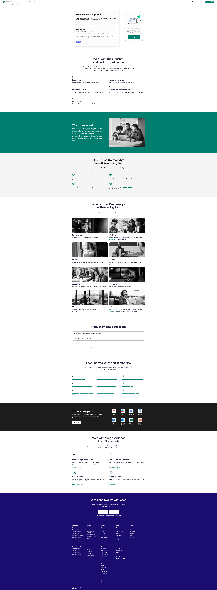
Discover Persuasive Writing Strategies (82, 386)
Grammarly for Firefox (76, 541)
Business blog (89, 553)
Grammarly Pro (89, 529)
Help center (132, 527)
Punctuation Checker (105, 578)
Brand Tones (103, 563)
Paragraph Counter (104, 554)
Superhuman (119, 527)
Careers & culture (119, 535)
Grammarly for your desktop (77, 529)
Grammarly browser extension (77, 535)
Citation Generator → (77, 484)
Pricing (35, 1)
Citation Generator (104, 537)
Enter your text (80, 29)
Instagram (133, 533)
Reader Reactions (104, 571)
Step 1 (77, 24)
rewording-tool (16, 4)
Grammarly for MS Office (76, 544)
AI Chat (102, 544)
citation (111, 311)
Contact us (132, 529)
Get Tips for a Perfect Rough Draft (130, 393)
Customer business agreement (121, 548)
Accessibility (118, 554)
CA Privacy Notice (113, 516)
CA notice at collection (120, 550)
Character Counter (104, 552)
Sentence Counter (104, 556)
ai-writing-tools (9, 4)
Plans (88, 527)
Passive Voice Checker (105, 580)
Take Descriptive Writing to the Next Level (132, 379)
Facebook (133, 531)
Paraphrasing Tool (104, 541)
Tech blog (88, 549)
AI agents (103, 531)
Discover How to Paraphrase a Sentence (107, 379)
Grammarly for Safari (76, 539)
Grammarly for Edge (76, 542)
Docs (73, 527)
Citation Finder (103, 567)
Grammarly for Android (76, 554)
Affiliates (117, 539)
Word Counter (103, 550)
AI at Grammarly (90, 540)
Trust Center (118, 543)
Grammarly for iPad (75, 552)
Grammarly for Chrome (76, 537)
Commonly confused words (91, 555)
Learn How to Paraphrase (78, 379)
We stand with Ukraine (119, 531)
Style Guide (103, 558)
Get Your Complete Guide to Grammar (106, 386)
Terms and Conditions (110, 515)
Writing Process (89, 545)
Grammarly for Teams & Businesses (91, 532)
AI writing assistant (90, 543)
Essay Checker (103, 539)
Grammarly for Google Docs (77, 546)
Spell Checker (103, 575)
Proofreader (103, 582)
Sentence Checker (104, 577)
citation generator (127, 187)
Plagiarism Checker (114, 467)
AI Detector (112, 484)
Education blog (89, 551)
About (117, 529)
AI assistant (89, 538)
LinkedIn (132, 537)
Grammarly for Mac (75, 533)
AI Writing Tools (104, 546)
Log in (202, 1)
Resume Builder (104, 573)
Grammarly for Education (91, 536)
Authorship (103, 565)
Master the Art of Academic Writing (106, 393)
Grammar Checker (76, 467)
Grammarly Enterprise (91, 534)
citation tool (112, 239)
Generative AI (89, 542)
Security (117, 552)
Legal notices (118, 556)
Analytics (102, 561)
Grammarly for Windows (76, 531)
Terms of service (118, 546)
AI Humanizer (103, 535)
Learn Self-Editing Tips (127, 386)
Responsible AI (118, 533)
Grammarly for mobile (76, 548)
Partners (117, 541)
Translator (103, 542)
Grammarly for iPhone (76, 550)
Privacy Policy (118, 515)
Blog (87, 547)
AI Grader (103, 569)
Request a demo (195, 1)
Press (117, 537)
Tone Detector (103, 548)
